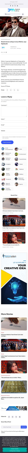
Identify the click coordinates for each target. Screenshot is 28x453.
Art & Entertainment (5, 375)
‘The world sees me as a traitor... (11, 245)
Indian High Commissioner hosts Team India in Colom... (13, 356)
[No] (26, 444)
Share (2, 90)
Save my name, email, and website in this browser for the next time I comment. (14, 137)
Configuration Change (15, 450)
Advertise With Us (9, 4)
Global (2, 332)
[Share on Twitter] (4, 52)
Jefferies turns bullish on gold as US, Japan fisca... (12, 398)
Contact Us (20, 4)
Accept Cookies (14, 448)
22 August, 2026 (13, 2)
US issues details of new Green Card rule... (13, 211)
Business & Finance (5, 395)
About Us (15, 4)
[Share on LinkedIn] (6, 52)
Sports (2, 354)
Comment (4, 105)
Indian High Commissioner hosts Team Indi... (14, 228)
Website (3, 130)
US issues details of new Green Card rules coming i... (12, 335)
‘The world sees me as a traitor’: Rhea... (11, 377)
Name (3, 119)
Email (3, 125)
